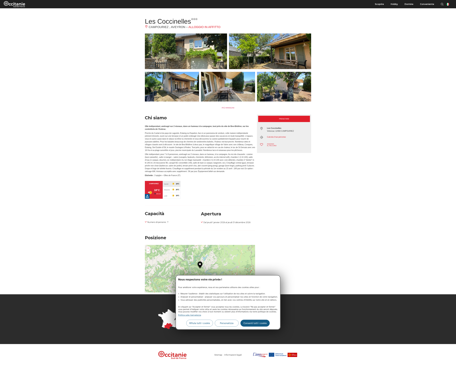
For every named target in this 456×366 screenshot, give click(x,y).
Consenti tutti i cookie (255, 323)
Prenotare (284, 119)
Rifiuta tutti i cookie (199, 323)
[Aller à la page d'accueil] (14, 4)
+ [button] (148, 248)
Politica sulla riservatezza (189, 315)
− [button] (148, 251)
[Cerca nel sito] (442, 4)
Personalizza (226, 323)
